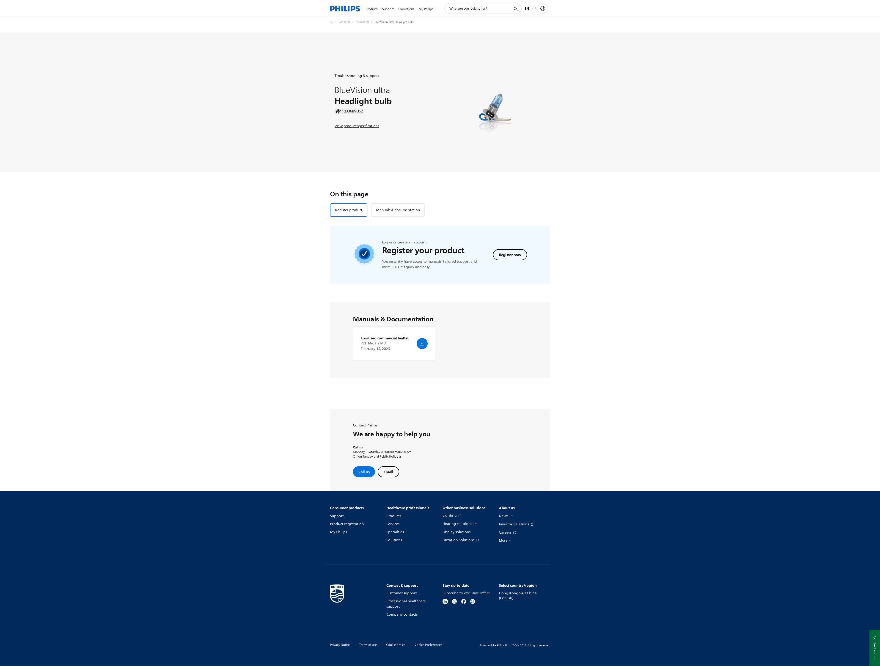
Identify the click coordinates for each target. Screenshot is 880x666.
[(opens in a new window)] (445, 601)
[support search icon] (515, 8)
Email (388, 472)
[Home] (345, 8)
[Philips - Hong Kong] (334, 22)
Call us (363, 472)
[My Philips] (542, 8)
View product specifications (357, 126)
